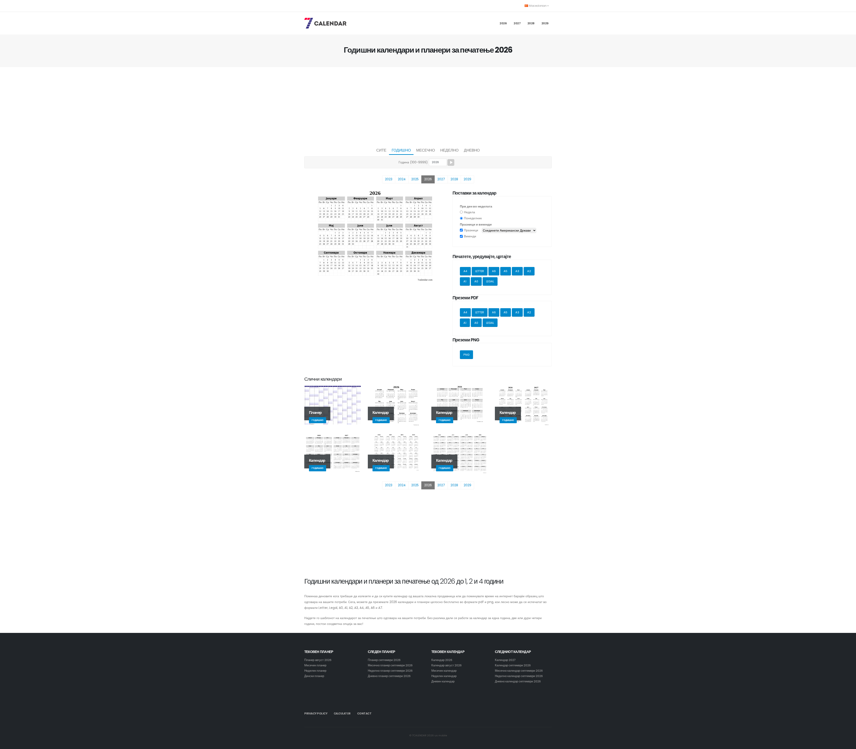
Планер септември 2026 (384, 660)
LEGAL (490, 281)
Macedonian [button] (538, 6)
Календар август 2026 (446, 665)
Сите (381, 150)
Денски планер (314, 676)
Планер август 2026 (317, 660)
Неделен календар (444, 676)
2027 (517, 23)
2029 (545, 23)
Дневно (472, 150)
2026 (503, 23)
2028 (531, 23)
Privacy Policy (315, 713)
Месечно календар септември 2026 (519, 671)
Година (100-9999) (413, 162)
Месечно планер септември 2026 (390, 665)
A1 (464, 281)
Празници (471, 230)
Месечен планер (315, 665)
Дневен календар (443, 681)
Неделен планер (315, 671)
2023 (388, 179)
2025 (415, 179)
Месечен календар (444, 671)
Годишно (401, 150)
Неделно (449, 150)
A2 (529, 271)
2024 (402, 179)
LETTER (479, 271)
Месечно (425, 150)
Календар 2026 (441, 660)
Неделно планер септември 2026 (390, 671)
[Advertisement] (428, 106)
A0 (476, 281)
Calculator (342, 713)
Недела (469, 212)
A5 (505, 271)
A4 (465, 271)
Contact (364, 713)
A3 (517, 271)
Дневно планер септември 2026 (389, 676)
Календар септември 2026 (513, 665)
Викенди (470, 236)
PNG (466, 355)
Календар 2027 (505, 660)
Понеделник (473, 218)
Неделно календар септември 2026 (519, 676)
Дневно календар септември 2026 (518, 681)
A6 (494, 271)
